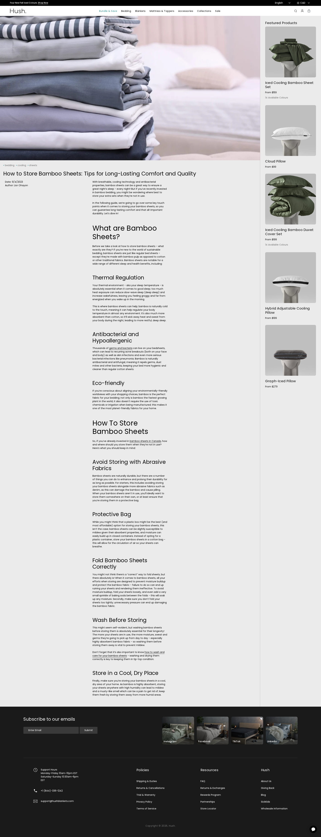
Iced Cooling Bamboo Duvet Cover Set (289, 231)
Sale (217, 11)
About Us (266, 781)
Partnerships (207, 801)
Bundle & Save (108, 11)
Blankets (140, 11)
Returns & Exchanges (212, 788)
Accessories (185, 11)
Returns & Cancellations (150, 788)
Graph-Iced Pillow (280, 381)
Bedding (126, 11)
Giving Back (267, 788)
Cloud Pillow (275, 161)
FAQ (202, 781)
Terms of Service (146, 808)
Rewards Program (210, 795)
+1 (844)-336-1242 (52, 790)
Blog (263, 795)
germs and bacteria (120, 348)
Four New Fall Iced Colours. (29, 3)
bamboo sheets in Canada (145, 441)
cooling (22, 165)
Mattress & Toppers (162, 11)
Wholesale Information (274, 808)
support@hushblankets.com (57, 801)
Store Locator (208, 808)
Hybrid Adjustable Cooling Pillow (287, 310)
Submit (88, 730)
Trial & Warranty (145, 795)
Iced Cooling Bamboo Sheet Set (289, 84)
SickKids (265, 801)
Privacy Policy (144, 801)
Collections (204, 11)
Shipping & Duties (146, 781)
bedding (9, 165)
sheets (33, 165)
